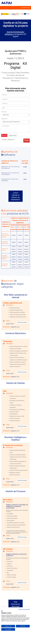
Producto (4, 111)
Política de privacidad (24, 609)
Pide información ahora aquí (15, 604)
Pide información (22, 322)
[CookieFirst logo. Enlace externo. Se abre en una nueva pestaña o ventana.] (2, 611)
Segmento (4, 118)
